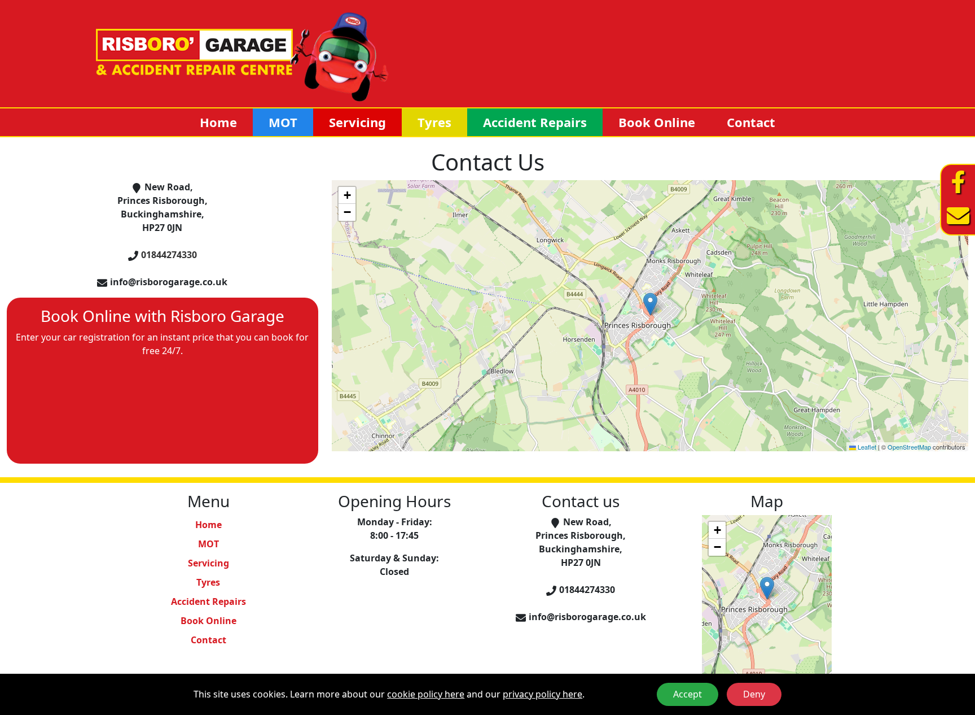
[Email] (958, 216)
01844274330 (169, 254)
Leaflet (866, 446)
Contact (751, 122)
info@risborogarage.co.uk (168, 282)
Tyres (434, 122)
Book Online (656, 122)
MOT (283, 122)
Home (218, 122)
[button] (650, 304)
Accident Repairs (535, 122)
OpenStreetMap (909, 446)
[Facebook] (958, 182)
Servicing (357, 122)
